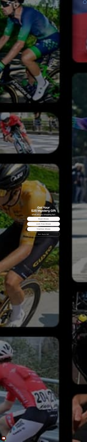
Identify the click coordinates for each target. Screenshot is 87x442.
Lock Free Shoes (43, 224)
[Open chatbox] (3, 438)
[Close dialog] (84, 2)
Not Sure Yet (43, 234)
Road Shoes (43, 219)
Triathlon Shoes (43, 229)
